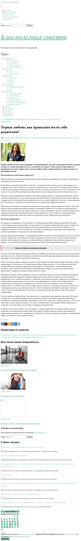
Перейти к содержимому (10, 2)
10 (2, 522)
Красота (12, 71)
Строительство (14, 95)
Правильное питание (17, 87)
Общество (8, 91)
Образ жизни (13, 74)
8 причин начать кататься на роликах (19, 369)
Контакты (8, 19)
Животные (9, 115)
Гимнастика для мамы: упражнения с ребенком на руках (21, 494)
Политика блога (11, 12)
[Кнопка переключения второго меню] (1, 4)
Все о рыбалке (14, 61)
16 (17, 522)
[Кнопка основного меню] (1, 52)
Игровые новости (15, 100)
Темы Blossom (70, 534)
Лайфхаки (8, 58)
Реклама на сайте (11, 17)
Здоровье (8, 69)
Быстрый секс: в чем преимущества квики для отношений (21, 447)
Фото (11, 80)
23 (18, 524)
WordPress (13, 536)
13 (10, 522)
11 (4, 522)
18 (5, 524)
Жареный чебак (6, 475)
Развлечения (13, 98)
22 (15, 524)
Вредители (9, 113)
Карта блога (9, 14)
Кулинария (9, 85)
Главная (8, 10)
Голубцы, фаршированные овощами (14, 455)
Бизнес (11, 82)
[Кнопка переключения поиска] (1, 23)
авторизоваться (40, 432)
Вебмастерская (14, 65)
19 (7, 524)
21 (12, 524)
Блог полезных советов (34, 37)
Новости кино (14, 104)
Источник (4, 319)
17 (2, 524)
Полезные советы (15, 93)
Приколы (12, 78)
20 (10, 524)
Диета (11, 89)
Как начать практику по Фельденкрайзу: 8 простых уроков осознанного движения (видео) (33, 502)
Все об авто (13, 63)
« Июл (3, 532)
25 (5, 527)
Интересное (9, 76)
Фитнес (7, 106)
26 (7, 527)
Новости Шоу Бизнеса (17, 102)
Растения (8, 111)
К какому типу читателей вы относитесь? (20, 423)
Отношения (9, 109)
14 (12, 522)
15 (15, 522)
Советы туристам (15, 67)
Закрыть (5, 54)
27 (10, 527)
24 (2, 527)
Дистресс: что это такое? (12, 395)
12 (7, 522)
